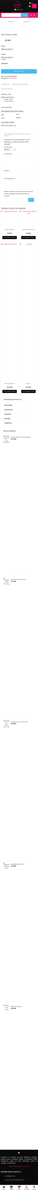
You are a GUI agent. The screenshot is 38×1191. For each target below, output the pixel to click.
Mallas (15, 78)
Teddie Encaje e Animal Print (28, 229)
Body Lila (28, 383)
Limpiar (4, 59)
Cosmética (8, 423)
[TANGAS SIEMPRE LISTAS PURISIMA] (4, 22)
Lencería (7, 418)
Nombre (7, 170)
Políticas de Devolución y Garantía (19, 1166)
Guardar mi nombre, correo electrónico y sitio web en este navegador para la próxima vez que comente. (18, 194)
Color (3, 54)
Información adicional (20, 84)
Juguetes (7, 414)
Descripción (5, 84)
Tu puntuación (8, 147)
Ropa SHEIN (8, 405)
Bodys (10, 78)
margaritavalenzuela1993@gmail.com (15, 1180)
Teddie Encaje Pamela (10, 229)
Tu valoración (8, 154)
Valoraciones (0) (7, 89)
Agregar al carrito (19, 71)
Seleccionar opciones (10, 237)
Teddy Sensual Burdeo (10, 383)
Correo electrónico (10, 178)
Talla (3, 46)
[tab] (5, 84)
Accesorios (8, 410)
